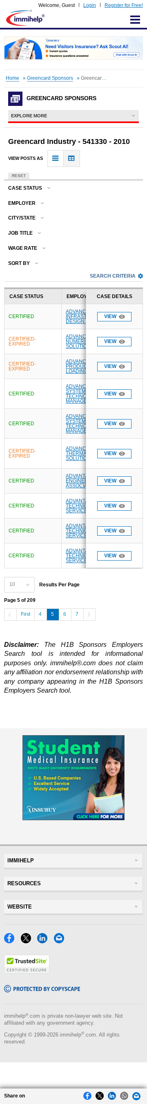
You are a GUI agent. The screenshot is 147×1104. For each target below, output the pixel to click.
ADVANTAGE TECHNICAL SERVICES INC (83, 506)
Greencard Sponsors (50, 78)
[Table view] (72, 158)
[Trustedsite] (26, 971)
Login (89, 5)
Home (12, 78)
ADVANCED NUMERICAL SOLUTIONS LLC (85, 341)
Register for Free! (124, 5)
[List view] (56, 158)
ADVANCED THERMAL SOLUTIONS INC (85, 453)
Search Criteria (113, 276)
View (110, 316)
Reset (19, 175)
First (25, 614)
